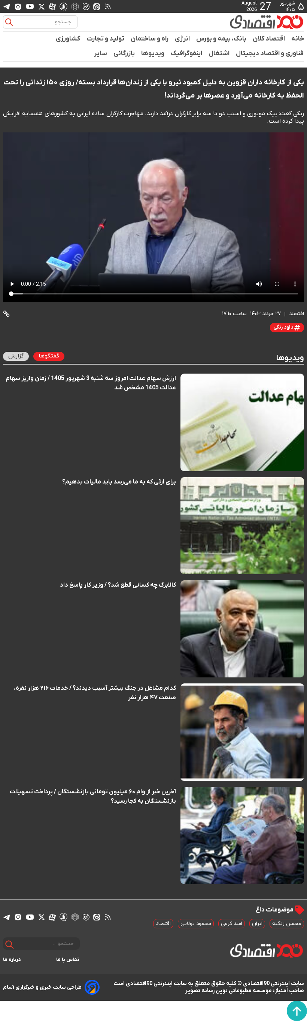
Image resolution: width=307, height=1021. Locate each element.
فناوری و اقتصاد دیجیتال (270, 53)
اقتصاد (163, 923)
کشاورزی (68, 39)
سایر (100, 53)
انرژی (182, 39)
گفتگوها (49, 356)
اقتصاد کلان (269, 39)
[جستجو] (8, 22)
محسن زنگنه (286, 923)
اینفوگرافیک (187, 53)
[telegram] (6, 7)
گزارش (16, 356)
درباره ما (12, 959)
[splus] (63, 6)
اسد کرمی (231, 923)
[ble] (86, 6)
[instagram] (18, 6)
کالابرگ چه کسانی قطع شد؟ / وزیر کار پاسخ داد (118, 585)
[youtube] (29, 6)
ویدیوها (153, 53)
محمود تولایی (195, 923)
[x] (41, 6)
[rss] (108, 6)
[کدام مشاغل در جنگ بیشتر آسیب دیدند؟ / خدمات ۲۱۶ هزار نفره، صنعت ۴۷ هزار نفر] (242, 732)
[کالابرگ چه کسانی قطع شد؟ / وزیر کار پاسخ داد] (242, 628)
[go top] (297, 1011)
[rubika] (75, 6)
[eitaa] (96, 6)
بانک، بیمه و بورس (221, 39)
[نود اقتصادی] (266, 21)
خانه (297, 39)
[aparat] (52, 6)
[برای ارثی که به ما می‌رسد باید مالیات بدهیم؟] (242, 525)
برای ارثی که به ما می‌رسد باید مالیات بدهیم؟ (119, 482)
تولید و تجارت (105, 39)
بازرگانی (124, 53)
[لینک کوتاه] (6, 313)
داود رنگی (283, 327)
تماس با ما (68, 959)
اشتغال (219, 53)
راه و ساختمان (150, 39)
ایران (257, 923)
